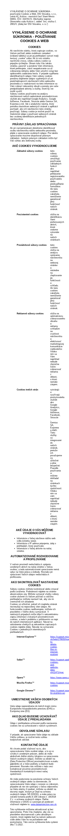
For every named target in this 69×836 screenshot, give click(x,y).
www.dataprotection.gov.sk (44, 804)
